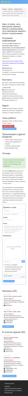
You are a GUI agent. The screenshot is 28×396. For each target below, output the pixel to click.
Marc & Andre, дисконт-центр (13, 296)
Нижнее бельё (18, 9)
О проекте (7, 386)
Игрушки (7, 144)
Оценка (5, 217)
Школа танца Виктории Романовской (11, 338)
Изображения (7, 235)
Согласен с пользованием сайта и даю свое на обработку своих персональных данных (13, 268)
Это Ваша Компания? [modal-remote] (9, 128)
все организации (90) (9, 376)
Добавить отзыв (9, 281)
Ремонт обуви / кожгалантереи (13, 139)
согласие (7, 269)
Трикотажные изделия (8, 63)
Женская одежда (19, 63)
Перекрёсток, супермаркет (12, 357)
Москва (11, 9)
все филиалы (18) (8, 326)
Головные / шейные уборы (12, 146)
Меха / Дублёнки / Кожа (11, 148)
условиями (14, 264)
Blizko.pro (6, 2)
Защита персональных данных (13, 388)
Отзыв (5, 223)
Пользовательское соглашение (13, 390)
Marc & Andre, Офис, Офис (12, 311)
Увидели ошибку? (8, 126)
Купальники (5, 65)
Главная (4, 9)
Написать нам (8, 392)
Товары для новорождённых (13, 141)
